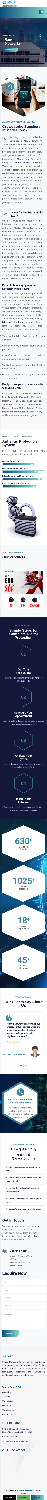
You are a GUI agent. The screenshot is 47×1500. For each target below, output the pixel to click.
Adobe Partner (22, 162)
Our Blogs (6, 1405)
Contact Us (7, 1414)
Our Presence (8, 1401)
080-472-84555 (9, 1436)
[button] (21, 1066)
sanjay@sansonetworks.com (15, 1441)
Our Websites (8, 1410)
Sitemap (6, 1396)
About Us (6, 1392)
